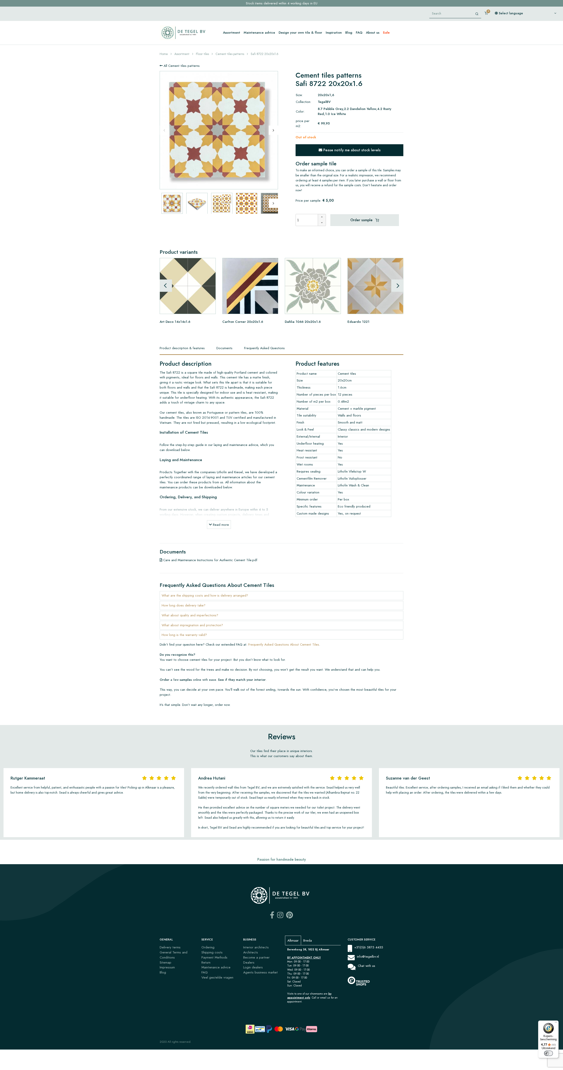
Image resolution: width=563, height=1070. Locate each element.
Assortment (231, 32)
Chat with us (366, 965)
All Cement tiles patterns (181, 65)
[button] (322, 217)
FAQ (359, 32)
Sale (386, 32)
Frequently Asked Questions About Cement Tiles (283, 644)
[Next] (273, 130)
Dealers (248, 962)
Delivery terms (170, 947)
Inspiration (334, 32)
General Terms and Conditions (173, 955)
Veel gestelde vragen (217, 977)
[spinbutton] (308, 220)
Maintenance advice (259, 32)
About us (372, 32)
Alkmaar (293, 940)
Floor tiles (202, 54)
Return (205, 962)
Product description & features (182, 348)
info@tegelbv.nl (368, 956)
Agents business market (260, 972)
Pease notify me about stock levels (351, 150)
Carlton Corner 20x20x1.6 (242, 321)
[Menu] (556, 1023)
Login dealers (253, 967)
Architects (250, 952)
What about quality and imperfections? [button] (190, 615)
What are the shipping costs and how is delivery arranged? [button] (205, 595)
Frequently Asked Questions (264, 348)
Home (164, 54)
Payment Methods (214, 957)
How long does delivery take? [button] (183, 605)
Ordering (207, 947)
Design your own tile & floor (300, 32)
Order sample (362, 220)
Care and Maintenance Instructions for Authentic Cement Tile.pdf (209, 560)
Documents (224, 348)
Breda (307, 940)
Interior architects (256, 947)
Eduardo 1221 (358, 321)
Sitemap (165, 962)
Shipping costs (212, 952)
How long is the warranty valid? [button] (184, 634)
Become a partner (256, 957)
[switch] (548, 1053)
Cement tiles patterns (230, 54)
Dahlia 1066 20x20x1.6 (303, 321)
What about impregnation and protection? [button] (192, 625)
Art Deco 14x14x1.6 (175, 321)
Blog (348, 32)
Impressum (167, 967)
